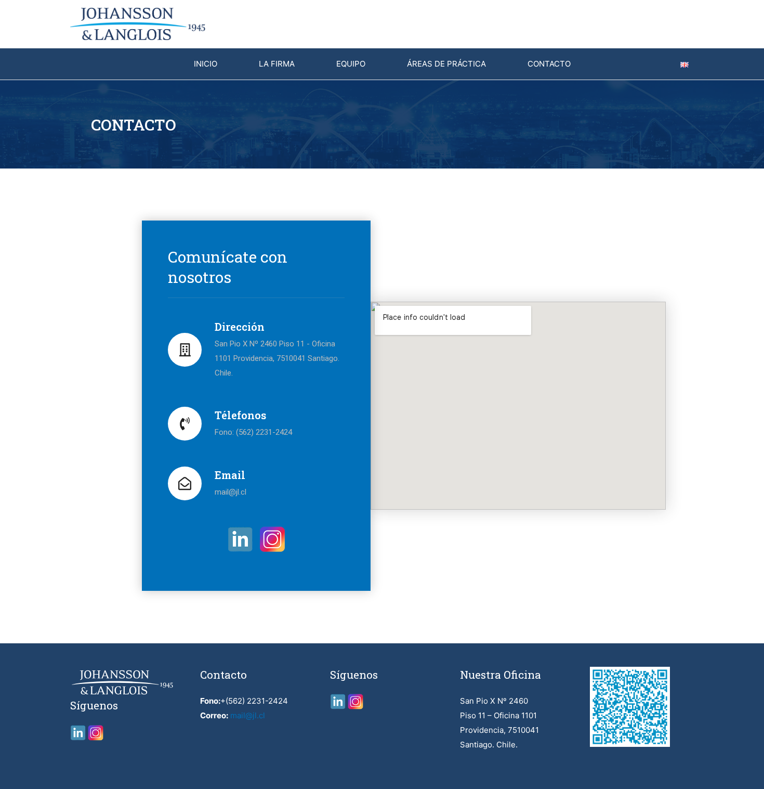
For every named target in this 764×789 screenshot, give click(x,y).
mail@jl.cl (247, 715)
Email (230, 475)
